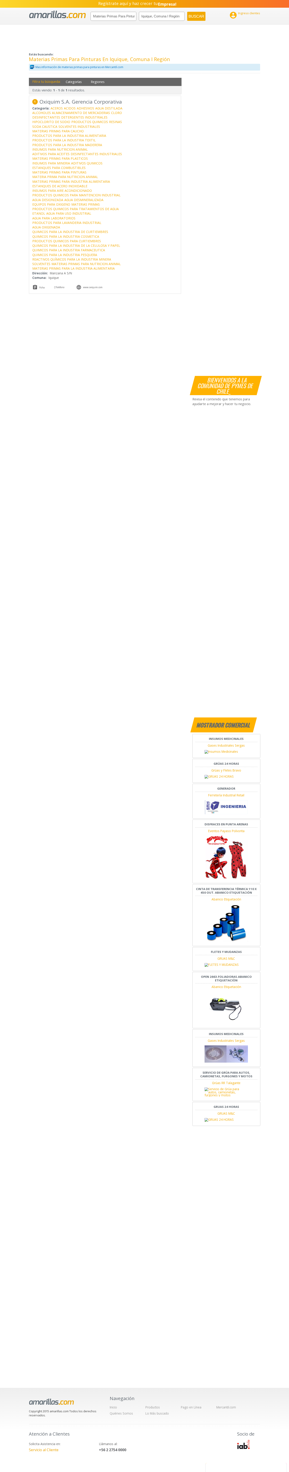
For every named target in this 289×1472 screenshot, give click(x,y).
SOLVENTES (41, 264)
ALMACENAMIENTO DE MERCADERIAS (81, 113)
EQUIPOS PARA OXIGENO (51, 204)
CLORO (116, 113)
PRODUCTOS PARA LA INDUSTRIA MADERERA (67, 145)
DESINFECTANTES (46, 117)
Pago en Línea (191, 1407)
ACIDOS (70, 108)
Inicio (113, 1407)
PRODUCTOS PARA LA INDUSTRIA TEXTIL (64, 140)
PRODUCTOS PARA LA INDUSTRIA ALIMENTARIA (69, 135)
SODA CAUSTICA (44, 126)
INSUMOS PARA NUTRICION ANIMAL (60, 149)
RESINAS (115, 122)
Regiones (98, 82)
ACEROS (57, 108)
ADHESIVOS (85, 108)
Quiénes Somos (121, 1413)
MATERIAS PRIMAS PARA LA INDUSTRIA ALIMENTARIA (73, 268)
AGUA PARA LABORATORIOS (53, 218)
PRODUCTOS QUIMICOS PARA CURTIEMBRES (66, 241)
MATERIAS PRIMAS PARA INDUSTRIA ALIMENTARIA (71, 181)
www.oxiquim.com (93, 287)
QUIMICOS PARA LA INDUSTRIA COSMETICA (65, 236)
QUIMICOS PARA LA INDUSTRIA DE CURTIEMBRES (70, 232)
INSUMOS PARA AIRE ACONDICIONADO (62, 190)
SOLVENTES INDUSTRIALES (79, 126)
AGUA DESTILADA (108, 108)
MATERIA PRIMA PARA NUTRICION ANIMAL (65, 177)
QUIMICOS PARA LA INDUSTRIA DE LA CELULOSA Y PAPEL (76, 245)
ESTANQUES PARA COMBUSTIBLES (59, 168)
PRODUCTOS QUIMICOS (89, 122)
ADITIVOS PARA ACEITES (51, 154)
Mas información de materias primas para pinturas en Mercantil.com (79, 67)
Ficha (42, 287)
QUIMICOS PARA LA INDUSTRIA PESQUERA (64, 255)
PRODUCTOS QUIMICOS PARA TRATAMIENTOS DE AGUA (75, 209)
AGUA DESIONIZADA (47, 200)
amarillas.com (57, 14)
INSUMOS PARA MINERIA (51, 163)
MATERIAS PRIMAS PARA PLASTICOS (60, 158)
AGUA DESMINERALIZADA (83, 200)
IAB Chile (243, 1444)
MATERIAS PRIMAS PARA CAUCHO (58, 131)
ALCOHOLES (41, 113)
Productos (152, 1407)
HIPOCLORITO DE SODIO (51, 122)
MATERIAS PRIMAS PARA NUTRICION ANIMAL (86, 264)
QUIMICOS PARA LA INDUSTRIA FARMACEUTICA (68, 250)
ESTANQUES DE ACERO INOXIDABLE (59, 186)
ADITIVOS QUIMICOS (87, 163)
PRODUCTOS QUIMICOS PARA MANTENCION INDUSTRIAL (76, 195)
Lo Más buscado (157, 1413)
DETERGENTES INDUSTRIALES (84, 117)
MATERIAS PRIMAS (85, 204)
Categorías (74, 82)
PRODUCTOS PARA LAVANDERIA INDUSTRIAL (66, 223)
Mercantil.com (226, 1407)
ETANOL (38, 213)
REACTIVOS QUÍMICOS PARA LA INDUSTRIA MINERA (71, 259)
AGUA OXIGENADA (46, 227)
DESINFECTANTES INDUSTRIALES (96, 154)
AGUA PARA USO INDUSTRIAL (68, 213)
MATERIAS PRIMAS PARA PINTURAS (59, 172)
